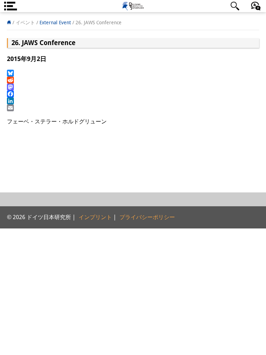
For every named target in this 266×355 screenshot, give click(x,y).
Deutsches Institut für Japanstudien (133, 6)
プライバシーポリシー (147, 217)
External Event (55, 22)
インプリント (95, 217)
